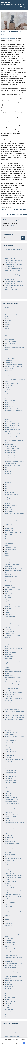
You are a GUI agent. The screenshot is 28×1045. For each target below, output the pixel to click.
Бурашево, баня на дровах (11, 581)
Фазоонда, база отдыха (10, 950)
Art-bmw (7, 322)
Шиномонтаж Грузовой (10, 995)
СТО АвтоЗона (8, 906)
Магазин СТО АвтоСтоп (10, 751)
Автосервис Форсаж (10, 492)
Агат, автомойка (9, 511)
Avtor (2, 34)
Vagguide (7, 387)
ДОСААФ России (9, 673)
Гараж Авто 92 (8, 612)
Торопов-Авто (8, 929)
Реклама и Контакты (10, 841)
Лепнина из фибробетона (8, 38)
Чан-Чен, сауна (8, 978)
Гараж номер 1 (8, 614)
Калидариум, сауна (9, 694)
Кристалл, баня (8, 726)
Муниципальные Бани (10, 776)
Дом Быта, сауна (9, 665)
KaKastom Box (8, 370)
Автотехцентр (8, 501)
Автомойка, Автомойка (10, 450)
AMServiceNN (8, 320)
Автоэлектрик (8, 507)
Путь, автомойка (9, 835)
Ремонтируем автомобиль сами (12, 1032)
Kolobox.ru (7, 372)
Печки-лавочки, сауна (10, 818)
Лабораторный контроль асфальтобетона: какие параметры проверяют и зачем (13, 291)
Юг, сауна (7, 1014)
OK (24, 1043)
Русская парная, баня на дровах (13, 858)
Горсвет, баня (8, 627)
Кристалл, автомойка (10, 725)
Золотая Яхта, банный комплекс (13, 686)
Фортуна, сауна (8, 961)
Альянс (6, 526)
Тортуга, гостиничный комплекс (12, 931)
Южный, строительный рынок (12, 1016)
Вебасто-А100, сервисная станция (13, 589)
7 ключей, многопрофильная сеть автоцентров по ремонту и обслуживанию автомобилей (13, 312)
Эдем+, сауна (8, 1003)
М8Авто (6, 745)
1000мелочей (8, 309)
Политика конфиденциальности (13, 828)
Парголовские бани (9, 810)
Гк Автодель (8, 620)
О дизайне (7, 1029)
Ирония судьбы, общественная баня (14, 692)
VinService (7, 389)
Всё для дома (8, 608)
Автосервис (8, 467)
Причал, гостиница (9, 831)
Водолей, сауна (8, 599)
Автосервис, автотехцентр (11, 494)
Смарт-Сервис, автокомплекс (12, 894)
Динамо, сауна (8, 658)
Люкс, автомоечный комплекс (12, 744)
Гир (5, 618)
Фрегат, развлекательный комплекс (13, 963)
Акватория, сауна (9, 519)
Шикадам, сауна (9, 986)
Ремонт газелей (8, 847)
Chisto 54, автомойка (10, 343)
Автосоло (7, 496)
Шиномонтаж (8, 988)
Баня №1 (7, 553)
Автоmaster (7, 404)
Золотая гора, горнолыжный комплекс (14, 684)
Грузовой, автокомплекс (11, 641)
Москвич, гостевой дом (10, 772)
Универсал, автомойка (10, 944)
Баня (6, 551)
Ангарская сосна (9, 530)
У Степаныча (8, 940)
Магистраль (8, 753)
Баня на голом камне (10, 557)
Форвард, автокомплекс (11, 955)
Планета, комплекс (9, 820)
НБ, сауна (7, 791)
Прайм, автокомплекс (10, 829)
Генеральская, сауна (10, 616)
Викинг (6, 591)
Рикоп (6, 850)
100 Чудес (7, 307)
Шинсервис (7, 999)
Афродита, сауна (9, 543)
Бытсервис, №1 (8, 585)
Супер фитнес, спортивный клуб (13, 911)
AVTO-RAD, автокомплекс (11, 330)
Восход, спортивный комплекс (12, 606)
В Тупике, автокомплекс (11, 587)
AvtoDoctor (7, 332)
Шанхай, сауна (8, 984)
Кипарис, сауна (8, 702)
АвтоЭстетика (8, 509)
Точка (6, 932)
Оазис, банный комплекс (11, 801)
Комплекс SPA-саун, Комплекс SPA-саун (14, 715)
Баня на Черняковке (10, 562)
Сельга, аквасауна (9, 873)
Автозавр (7, 416)
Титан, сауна (8, 917)
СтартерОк (7, 900)
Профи (6, 833)
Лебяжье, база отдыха (10, 740)
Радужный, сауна (9, 837)
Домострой (7, 669)
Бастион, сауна (8, 566)
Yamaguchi (7, 393)
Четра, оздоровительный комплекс (13, 980)
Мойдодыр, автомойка (10, 768)
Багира (6, 545)
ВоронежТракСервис (10, 604)
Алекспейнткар (8, 524)
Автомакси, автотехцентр (11, 427)
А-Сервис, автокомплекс (11, 395)
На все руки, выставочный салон (13, 784)
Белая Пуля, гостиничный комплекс (13, 568)
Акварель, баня (8, 517)
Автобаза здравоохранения (12, 408)
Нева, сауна (8, 793)
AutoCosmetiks (8, 324)
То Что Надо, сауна (9, 921)
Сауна (6, 862)
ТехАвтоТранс (8, 913)
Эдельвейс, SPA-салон (10, 1001)
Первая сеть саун (9, 812)
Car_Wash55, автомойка (10, 341)
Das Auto (7, 345)
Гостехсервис (8, 629)
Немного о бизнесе (9, 1027)
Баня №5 (7, 555)
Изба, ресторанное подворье (12, 688)
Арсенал (7, 536)
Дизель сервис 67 (9, 656)
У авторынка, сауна (9, 938)
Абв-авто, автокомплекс (11, 396)
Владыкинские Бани (10, 593)
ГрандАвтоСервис (9, 633)
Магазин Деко (8, 749)
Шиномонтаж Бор (9, 993)
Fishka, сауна (8, 354)
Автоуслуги (7, 503)
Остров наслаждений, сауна (12, 803)
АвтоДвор (7, 412)
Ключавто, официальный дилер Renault (14, 705)
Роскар (6, 856)
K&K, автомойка (9, 368)
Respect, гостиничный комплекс (12, 383)
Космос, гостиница (9, 721)
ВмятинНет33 (8, 595)
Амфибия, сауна (9, 528)
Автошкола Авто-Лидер (11, 505)
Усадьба (7, 946)
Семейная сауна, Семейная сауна (13, 875)
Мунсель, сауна (8, 778)
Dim (5, 351)
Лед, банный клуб (9, 742)
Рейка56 (7, 839)
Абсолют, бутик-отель (10, 398)
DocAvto (7, 353)
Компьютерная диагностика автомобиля (15, 717)
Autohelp (7, 328)
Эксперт (7, 1005)
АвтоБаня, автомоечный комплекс (13, 410)
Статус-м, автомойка (10, 902)
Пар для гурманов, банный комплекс (14, 808)
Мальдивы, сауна (9, 757)
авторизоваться (13, 225)
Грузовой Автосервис (10, 639)
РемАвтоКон (8, 845)
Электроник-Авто (9, 1009)
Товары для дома (9, 923)
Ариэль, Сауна (8, 534)
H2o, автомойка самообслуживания (13, 364)
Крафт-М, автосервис (10, 723)
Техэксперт (7, 915)
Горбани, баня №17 (9, 622)
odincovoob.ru (6, 2)
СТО (6, 904)
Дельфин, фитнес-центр (11, 652)
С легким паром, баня (10, 860)
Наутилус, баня (8, 789)
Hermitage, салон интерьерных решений (15, 366)
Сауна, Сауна (8, 868)
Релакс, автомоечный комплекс (12, 843)
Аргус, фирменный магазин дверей (13, 532)
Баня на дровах (8, 559)
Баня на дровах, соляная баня (12, 560)
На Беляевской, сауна (10, 780)
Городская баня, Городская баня (13, 625)
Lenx (6, 374)
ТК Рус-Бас (7, 919)
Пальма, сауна (8, 807)
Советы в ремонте (9, 1034)
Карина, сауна (8, 696)
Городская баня (9, 623)
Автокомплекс (8, 421)
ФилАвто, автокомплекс (11, 953)
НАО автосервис (9, 787)
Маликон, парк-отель (10, 755)
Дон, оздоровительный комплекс (13, 671)
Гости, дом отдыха (9, 631)
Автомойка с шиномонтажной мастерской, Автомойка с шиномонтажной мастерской (12, 446)
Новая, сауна (8, 795)
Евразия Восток (9, 675)
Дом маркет (7, 667)
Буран (6, 580)
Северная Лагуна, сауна (11, 871)
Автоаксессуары (9, 406)
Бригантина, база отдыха (11, 576)
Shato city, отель (9, 385)
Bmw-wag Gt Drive (9, 337)
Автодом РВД (8, 414)
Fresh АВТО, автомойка (10, 358)
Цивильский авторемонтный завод (13, 976)
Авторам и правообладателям (12, 465)
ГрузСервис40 (8, 642)
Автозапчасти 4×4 (9, 417)
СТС (6, 910)
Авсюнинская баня (9, 402)
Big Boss (7, 335)
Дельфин (7, 650)
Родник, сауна (8, 852)
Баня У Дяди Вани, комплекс (12, 564)
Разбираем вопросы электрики (12, 1031)
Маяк (6, 763)
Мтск (6, 774)
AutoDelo (7, 326)
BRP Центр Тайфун (9, 339)
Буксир (6, 578)
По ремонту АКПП (9, 826)
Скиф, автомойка (9, 885)
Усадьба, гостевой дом (10, 948)
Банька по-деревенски (10, 547)
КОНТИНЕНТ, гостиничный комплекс (14, 719)
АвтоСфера (8, 498)
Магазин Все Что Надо (10, 747)
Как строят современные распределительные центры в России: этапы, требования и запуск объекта (14, 273)
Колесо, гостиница (9, 707)
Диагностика (8, 654)
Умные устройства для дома (12, 1036)
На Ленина (7, 786)
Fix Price (7, 356)
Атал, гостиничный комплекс (12, 541)
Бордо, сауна (8, 574)
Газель (6, 610)
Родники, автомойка (10, 854)
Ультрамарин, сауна (10, 942)
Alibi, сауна (7, 316)
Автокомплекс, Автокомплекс (12, 423)
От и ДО (6, 805)
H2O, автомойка (8, 360)
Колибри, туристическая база (12, 709)
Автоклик (7, 419)
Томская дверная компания (11, 927)
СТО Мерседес (8, 908)
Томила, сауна (8, 925)
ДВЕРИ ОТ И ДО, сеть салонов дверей (14, 648)
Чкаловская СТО (9, 982)
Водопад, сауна (8, 602)
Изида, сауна (8, 690)
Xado (6, 391)
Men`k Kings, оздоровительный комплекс (15, 379)
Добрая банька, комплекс (11, 663)
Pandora (7, 381)
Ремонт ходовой (9, 848)
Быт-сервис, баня (9, 583)
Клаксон (7, 704)
